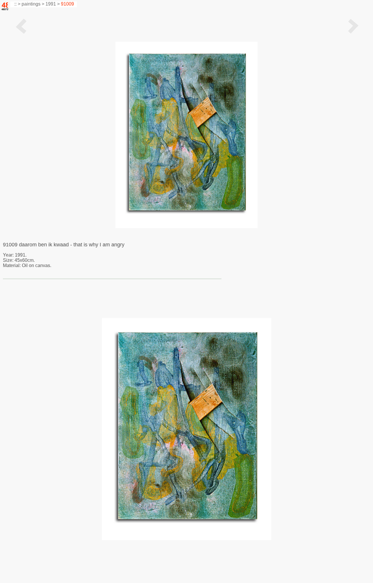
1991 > (52, 3)
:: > (16, 3)
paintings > (33, 3)
